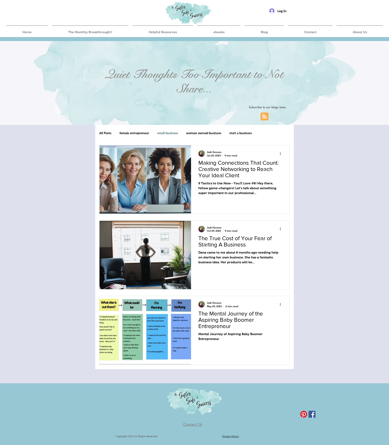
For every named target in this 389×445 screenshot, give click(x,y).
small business (167, 133)
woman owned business (203, 133)
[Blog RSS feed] (264, 117)
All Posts (105, 133)
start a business (240, 133)
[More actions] (281, 153)
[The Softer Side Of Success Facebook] (312, 414)
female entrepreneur (134, 133)
